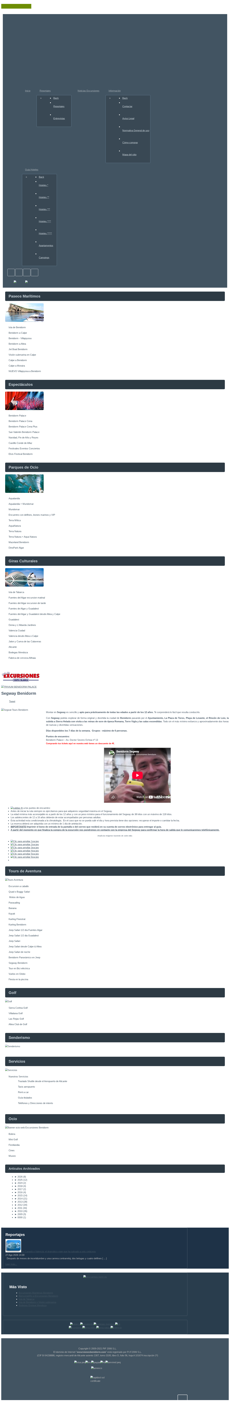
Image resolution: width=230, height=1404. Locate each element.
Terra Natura (15, 531)
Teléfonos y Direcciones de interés (35, 1103)
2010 (19, 1211)
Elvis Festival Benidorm (21, 454)
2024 (19, 1183)
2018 (19, 1186)
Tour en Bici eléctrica (19, 968)
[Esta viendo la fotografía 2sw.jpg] (25, 844)
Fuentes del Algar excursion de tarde (27, 603)
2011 (18, 1208)
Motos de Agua (17, 897)
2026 (19, 1176)
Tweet (12, 701)
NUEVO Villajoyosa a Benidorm (25, 371)
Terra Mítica (15, 520)
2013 (19, 1201)
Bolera (12, 1134)
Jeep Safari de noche (19, 952)
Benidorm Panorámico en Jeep (24, 957)
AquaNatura (15, 525)
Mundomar (14, 509)
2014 (19, 1198)
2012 (19, 1205)
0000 (19, 1217)
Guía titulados (25, 1097)
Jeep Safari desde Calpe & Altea (25, 946)
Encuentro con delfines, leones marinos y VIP (32, 514)
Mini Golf (13, 1139)
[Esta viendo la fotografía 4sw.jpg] (25, 850)
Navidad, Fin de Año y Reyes (23, 437)
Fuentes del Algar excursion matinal (27, 597)
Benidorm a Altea (17, 343)
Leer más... (11, 1264)
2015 (19, 1195)
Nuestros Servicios (18, 1076)
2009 (19, 1214)
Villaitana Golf (16, 1013)
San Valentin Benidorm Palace (24, 432)
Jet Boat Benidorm (18, 349)
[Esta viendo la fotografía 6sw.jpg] (25, 857)
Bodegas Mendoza (18, 652)
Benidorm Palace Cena (20, 421)
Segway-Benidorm (18, 963)
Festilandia (14, 1145)
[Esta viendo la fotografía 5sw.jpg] (25, 853)
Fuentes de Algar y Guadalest (24, 608)
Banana (12, 908)
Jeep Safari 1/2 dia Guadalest (24, 935)
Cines (12, 1150)
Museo (12, 1156)
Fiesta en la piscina (18, 979)
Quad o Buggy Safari (19, 891)
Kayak (12, 913)
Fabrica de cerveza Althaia (22, 658)
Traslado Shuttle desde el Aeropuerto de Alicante (42, 1081)
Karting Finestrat (17, 919)
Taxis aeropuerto (26, 1086)
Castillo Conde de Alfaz (20, 443)
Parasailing (14, 902)
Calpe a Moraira (17, 365)
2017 (19, 1189)
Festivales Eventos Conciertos (24, 448)
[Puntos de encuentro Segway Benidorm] (17, 808)
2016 (19, 1192)
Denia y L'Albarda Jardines (22, 625)
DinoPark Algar (16, 547)
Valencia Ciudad (17, 630)
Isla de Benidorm (17, 327)
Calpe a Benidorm (18, 360)
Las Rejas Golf (16, 1018)
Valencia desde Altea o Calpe (23, 636)
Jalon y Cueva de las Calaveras (25, 641)
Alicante (13, 647)
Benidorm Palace (17, 415)
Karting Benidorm (17, 924)
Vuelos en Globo (17, 974)
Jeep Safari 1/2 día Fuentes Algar (25, 930)
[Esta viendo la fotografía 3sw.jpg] (25, 847)
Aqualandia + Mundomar (21, 504)
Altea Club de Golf (18, 1024)
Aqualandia (14, 498)
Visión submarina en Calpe (22, 354)
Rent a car (23, 1092)
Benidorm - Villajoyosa (20, 338)
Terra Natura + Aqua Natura (23, 536)
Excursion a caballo (19, 886)
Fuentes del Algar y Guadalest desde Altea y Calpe (34, 614)
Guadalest (14, 619)
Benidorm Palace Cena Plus (23, 426)
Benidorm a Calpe (18, 332)
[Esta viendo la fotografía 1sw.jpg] (25, 841)
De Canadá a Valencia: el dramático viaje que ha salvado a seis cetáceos (58, 1251)
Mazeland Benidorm (19, 542)
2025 (19, 1179)
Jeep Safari (14, 941)
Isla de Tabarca (16, 592)
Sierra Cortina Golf (18, 1007)
